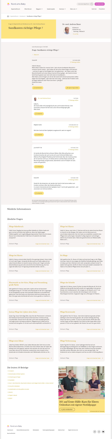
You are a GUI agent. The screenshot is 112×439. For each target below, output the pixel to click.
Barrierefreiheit (11, 433)
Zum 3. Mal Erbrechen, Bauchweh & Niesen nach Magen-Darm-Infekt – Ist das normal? (31, 383)
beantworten (38, 87)
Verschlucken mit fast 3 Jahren (17, 374)
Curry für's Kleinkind (14, 386)
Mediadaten (36, 430)
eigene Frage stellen (73, 87)
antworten (39, 113)
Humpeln (11, 371)
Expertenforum (15, 9)
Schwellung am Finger (14, 377)
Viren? (10, 398)
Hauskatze (11, 380)
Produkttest (102, 9)
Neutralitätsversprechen (23, 430)
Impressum (10, 430)
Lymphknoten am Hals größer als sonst (19, 389)
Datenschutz (61, 430)
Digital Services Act (73, 430)
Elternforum (28, 9)
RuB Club (94, 9)
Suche (91, 4)
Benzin (11, 392)
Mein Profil (100, 4)
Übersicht (36, 54)
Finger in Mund (13, 395)
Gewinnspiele (51, 9)
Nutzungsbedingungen (48, 430)
